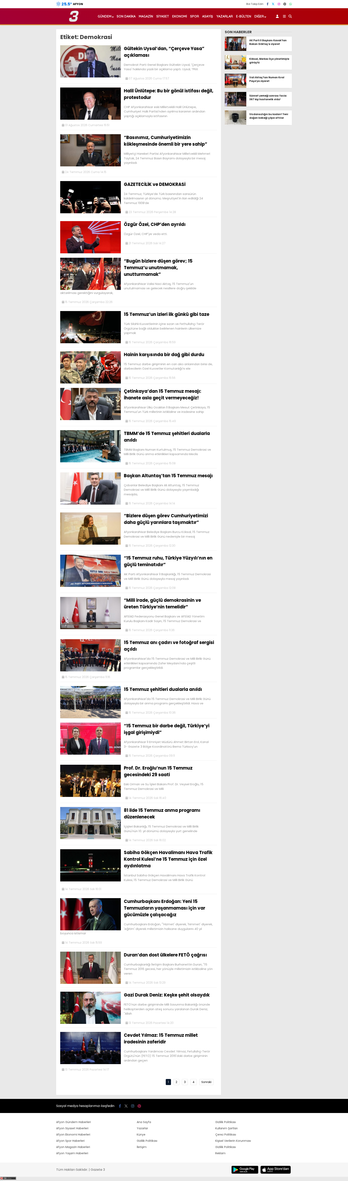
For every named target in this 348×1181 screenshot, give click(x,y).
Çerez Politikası (225, 1135)
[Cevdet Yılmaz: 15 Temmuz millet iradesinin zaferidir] (90, 1063)
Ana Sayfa (144, 1122)
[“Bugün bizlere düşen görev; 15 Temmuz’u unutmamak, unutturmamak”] (90, 289)
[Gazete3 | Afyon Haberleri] (73, 21)
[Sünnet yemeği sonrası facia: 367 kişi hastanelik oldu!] (235, 105)
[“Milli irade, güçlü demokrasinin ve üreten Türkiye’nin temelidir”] (90, 628)
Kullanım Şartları (226, 1128)
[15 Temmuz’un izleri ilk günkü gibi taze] (90, 342)
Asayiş (207, 16)
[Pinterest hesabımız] (284, 4)
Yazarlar (224, 16)
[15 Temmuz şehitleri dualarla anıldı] (90, 717)
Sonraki (206, 1082)
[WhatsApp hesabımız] (290, 4)
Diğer (259, 16)
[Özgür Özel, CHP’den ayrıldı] (90, 252)
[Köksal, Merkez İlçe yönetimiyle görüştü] (235, 68)
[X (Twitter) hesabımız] (273, 4)
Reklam (220, 1153)
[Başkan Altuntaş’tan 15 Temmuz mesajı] (90, 504)
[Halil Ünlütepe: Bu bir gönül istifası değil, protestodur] (90, 119)
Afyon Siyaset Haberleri (72, 1128)
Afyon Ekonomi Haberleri (73, 1135)
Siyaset (162, 16)
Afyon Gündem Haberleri (73, 1122)
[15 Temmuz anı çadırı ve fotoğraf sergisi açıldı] (90, 670)
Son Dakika (126, 16)
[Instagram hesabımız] (279, 4)
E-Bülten (243, 16)
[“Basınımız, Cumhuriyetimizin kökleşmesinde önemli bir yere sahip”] (90, 165)
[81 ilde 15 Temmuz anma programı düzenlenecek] (90, 838)
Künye (141, 1135)
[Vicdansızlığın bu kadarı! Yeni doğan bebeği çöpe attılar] (235, 124)
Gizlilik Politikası (147, 1141)
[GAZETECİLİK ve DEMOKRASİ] (90, 212)
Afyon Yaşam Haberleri (72, 1153)
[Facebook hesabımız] (267, 4)
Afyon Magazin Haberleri (73, 1147)
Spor (194, 16)
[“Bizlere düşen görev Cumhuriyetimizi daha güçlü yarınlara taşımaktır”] (90, 544)
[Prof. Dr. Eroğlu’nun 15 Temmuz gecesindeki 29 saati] (90, 796)
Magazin (146, 16)
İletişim (142, 1147)
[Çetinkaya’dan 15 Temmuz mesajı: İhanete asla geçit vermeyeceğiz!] (90, 419)
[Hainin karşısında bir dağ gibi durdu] (90, 382)
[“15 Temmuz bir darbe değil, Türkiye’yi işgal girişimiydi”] (90, 754)
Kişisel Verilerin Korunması (233, 1141)
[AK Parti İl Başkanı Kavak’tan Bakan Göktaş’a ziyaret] (235, 50)
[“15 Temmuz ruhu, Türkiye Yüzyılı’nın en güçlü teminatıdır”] (90, 586)
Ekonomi (179, 16)
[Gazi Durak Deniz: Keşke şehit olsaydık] (90, 1023)
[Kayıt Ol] (278, 16)
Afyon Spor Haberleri (70, 1141)
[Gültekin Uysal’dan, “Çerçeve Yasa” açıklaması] (90, 76)
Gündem (104, 16)
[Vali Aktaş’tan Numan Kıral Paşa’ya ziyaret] (235, 87)
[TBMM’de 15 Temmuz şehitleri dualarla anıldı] (90, 461)
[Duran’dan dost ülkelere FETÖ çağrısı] (90, 983)
